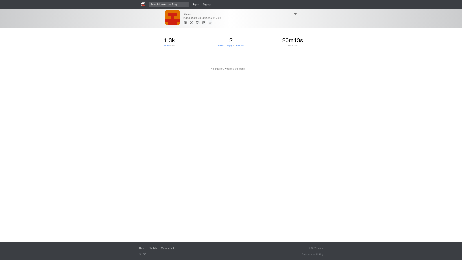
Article (221, 45)
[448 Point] (191, 22)
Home (167, 45)
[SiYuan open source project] (140, 254)
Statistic (153, 248)
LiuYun (320, 248)
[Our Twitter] (144, 254)
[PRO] (210, 22)
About (142, 248)
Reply (229, 45)
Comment (239, 45)
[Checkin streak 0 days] (198, 22)
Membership (168, 248)
